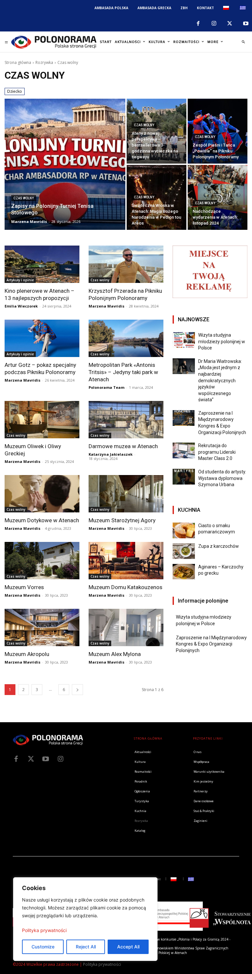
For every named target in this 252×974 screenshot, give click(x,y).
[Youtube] (246, 23)
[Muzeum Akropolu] (42, 627)
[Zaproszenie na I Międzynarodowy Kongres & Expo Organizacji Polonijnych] (184, 418)
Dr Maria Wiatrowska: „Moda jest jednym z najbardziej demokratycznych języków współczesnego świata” (220, 381)
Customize (43, 946)
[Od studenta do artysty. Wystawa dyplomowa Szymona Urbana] (184, 477)
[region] (85, 919)
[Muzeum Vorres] (42, 560)
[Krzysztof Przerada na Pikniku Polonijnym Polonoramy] (126, 264)
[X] (229, 23)
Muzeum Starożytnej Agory (122, 520)
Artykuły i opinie (20, 280)
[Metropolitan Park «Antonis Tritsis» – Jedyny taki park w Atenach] (126, 338)
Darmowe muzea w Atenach (123, 446)
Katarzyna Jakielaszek (111, 454)
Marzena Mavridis (106, 306)
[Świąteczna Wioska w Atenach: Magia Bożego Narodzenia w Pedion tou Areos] (156, 197)
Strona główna (18, 62)
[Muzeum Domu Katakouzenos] (126, 560)
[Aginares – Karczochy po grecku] (184, 572)
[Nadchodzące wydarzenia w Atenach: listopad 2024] (217, 197)
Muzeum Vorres (24, 587)
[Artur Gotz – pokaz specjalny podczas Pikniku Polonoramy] (42, 338)
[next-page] (77, 689)
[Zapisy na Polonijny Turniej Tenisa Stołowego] (65, 164)
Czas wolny (23, 198)
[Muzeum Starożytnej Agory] (126, 493)
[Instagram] (214, 23)
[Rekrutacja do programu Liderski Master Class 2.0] (184, 450)
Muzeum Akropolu (27, 654)
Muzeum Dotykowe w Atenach (42, 520)
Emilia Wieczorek (21, 306)
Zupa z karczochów (218, 546)
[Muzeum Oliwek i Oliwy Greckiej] (42, 419)
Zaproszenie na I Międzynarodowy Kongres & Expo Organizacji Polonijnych (211, 644)
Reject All (86, 946)
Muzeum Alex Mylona (115, 654)
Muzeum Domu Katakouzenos (125, 587)
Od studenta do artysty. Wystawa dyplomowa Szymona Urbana (222, 478)
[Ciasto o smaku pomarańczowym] (184, 530)
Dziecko (14, 91)
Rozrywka (44, 62)
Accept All (128, 946)
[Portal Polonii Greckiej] (53, 42)
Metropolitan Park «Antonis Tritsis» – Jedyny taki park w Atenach (123, 372)
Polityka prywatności (44, 930)
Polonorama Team (106, 387)
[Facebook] (198, 23)
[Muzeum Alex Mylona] (126, 627)
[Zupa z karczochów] (184, 551)
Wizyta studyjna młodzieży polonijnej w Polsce (221, 341)
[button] (243, 42)
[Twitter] (31, 759)
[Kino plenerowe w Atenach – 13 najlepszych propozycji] (42, 264)
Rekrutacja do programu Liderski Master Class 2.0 (217, 452)
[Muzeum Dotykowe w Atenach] (42, 493)
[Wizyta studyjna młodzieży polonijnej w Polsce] (184, 340)
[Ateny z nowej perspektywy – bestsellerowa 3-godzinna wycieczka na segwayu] (156, 131)
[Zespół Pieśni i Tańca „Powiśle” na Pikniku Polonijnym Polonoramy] (217, 131)
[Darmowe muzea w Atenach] (126, 419)
